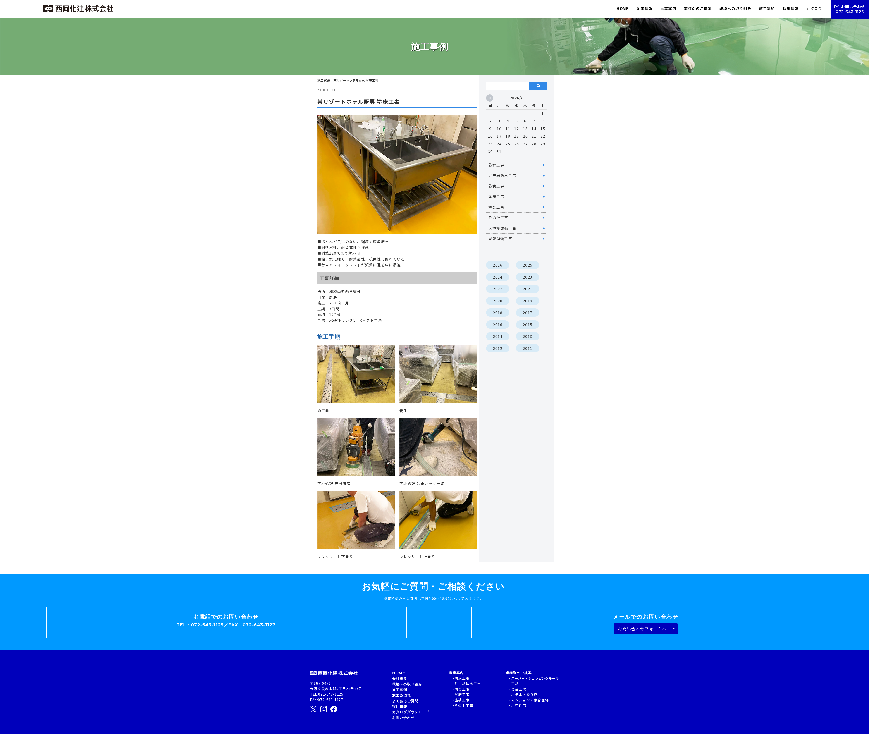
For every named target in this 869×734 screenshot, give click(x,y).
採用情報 (791, 8)
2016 (497, 324)
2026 (497, 265)
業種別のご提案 (698, 8)
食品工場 (518, 689)
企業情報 (644, 8)
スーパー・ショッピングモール (535, 678)
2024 (497, 277)
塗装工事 (496, 207)
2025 (527, 265)
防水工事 (496, 164)
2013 (527, 336)
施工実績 (767, 8)
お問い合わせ (853, 6)
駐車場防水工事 (502, 175)
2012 (497, 348)
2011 (527, 348)
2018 (497, 312)
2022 (497, 289)
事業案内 (668, 8)
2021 (527, 289)
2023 (527, 277)
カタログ (814, 8)
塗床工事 (496, 196)
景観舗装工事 (500, 238)
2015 (527, 324)
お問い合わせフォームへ (642, 628)
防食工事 (496, 186)
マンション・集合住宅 (530, 700)
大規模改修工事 (502, 228)
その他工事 (498, 217)
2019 (527, 301)
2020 (497, 301)
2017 (527, 312)
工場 (515, 683)
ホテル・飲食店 (524, 694)
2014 (497, 336)
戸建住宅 (518, 705)
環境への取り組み (735, 8)
